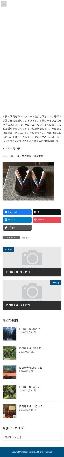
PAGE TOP (59, 440)
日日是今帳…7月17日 (30, 387)
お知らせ (25, 237)
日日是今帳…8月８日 (30, 348)
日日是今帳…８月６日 (30, 367)
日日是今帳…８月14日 (31, 328)
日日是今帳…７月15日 (31, 406)
